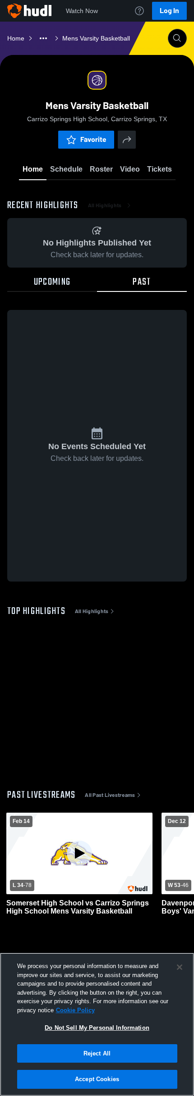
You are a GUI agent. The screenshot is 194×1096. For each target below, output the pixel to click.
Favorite (93, 139)
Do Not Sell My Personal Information (97, 1027)
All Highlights (105, 205)
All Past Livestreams (110, 795)
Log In (169, 11)
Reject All (97, 1053)
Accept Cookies (97, 1079)
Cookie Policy (75, 1010)
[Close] (179, 967)
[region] (97, 1024)
